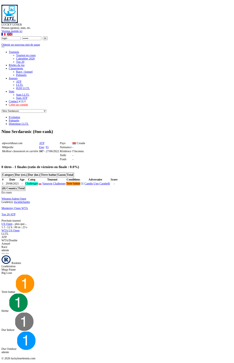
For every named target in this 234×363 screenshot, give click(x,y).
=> (7, 253)
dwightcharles (22, 202)
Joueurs (13, 78)
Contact (13, 101)
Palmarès (21, 75)
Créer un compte (18, 104)
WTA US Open (10, 230)
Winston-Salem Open (13, 198)
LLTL (19, 84)
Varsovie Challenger (54, 183)
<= (3, 253)
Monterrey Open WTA (14, 208)
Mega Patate (8, 269)
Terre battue (8, 291)
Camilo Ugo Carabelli (97, 183)
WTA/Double (9, 240)
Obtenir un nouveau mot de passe (20, 44)
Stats (11, 91)
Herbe (5, 310)
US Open (6, 223)
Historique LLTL (19, 123)
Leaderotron (8, 266)
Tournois (14, 52)
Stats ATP (21, 98)
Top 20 (20, 61)
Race (4, 246)
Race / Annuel (24, 71)
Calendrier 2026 (25, 58)
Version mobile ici (11, 31)
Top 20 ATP (8, 214)
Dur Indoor (8, 329)
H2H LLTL (23, 88)
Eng (41, 147)
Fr (47, 147)
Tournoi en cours (26, 55)
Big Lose (6, 272)
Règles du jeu (16, 65)
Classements (16, 68)
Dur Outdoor (9, 348)
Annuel (5, 243)
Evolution (14, 117)
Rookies (16, 263)
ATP (18, 81)
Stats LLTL (22, 94)
